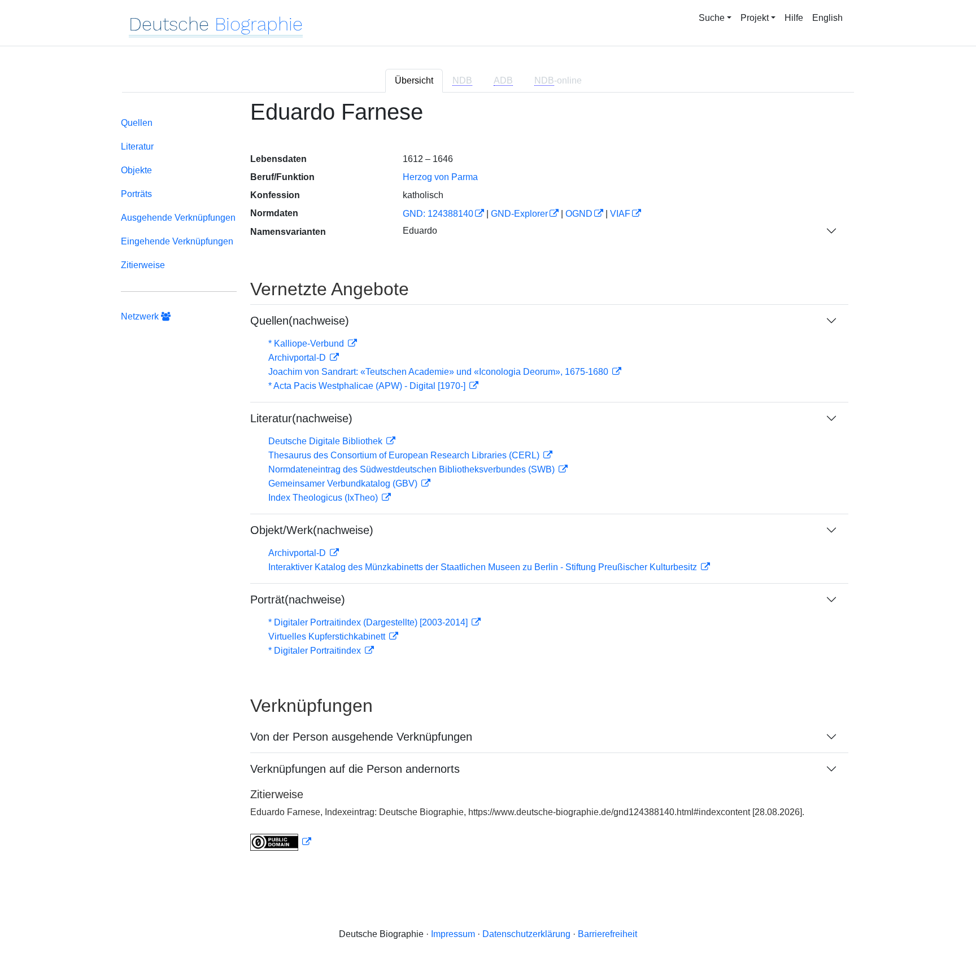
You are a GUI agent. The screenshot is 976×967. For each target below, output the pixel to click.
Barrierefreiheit (607, 934)
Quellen (136, 123)
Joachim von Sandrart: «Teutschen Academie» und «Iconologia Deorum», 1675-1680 (439, 372)
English (827, 18)
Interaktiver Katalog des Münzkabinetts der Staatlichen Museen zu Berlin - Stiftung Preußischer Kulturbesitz (483, 567)
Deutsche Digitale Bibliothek (326, 441)
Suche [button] (712, 18)
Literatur (137, 146)
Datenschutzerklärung (526, 934)
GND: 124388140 (438, 213)
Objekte (136, 170)
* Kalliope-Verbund (307, 343)
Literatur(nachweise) (301, 418)
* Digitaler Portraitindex (315, 650)
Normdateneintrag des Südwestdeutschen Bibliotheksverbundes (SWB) (412, 469)
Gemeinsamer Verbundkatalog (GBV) (344, 483)
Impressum (453, 934)
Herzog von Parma (440, 177)
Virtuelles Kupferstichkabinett (327, 636)
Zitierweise (143, 265)
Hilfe (794, 18)
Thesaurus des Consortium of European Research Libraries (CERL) (405, 455)
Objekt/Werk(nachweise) (311, 530)
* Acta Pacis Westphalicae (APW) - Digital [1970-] (368, 386)
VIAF (620, 213)
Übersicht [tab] (414, 80)
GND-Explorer (519, 213)
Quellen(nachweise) (299, 320)
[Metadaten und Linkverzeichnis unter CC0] (280, 842)
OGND (578, 213)
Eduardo (420, 230)
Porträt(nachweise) (297, 599)
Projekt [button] (754, 18)
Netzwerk (141, 316)
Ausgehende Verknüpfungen (178, 217)
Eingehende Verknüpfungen (177, 241)
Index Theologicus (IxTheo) (324, 497)
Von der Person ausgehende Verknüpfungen (361, 736)
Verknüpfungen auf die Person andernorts (355, 769)
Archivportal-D (298, 357)
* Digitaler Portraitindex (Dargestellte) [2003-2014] (369, 622)
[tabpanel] (488, 482)
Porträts (136, 194)
